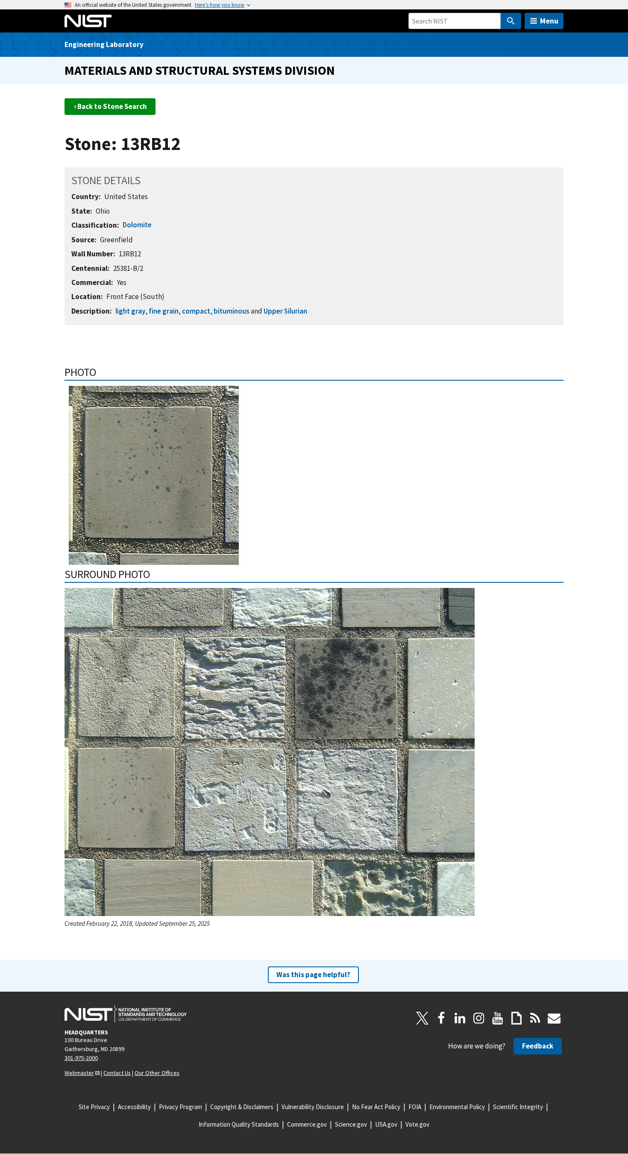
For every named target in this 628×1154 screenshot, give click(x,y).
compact (196, 311)
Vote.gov (417, 1124)
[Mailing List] (554, 1018)
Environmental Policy (457, 1107)
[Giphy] (516, 1018)
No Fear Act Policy (376, 1107)
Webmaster (79, 1073)
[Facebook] (441, 1018)
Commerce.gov (307, 1124)
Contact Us (117, 1073)
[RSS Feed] (535, 1018)
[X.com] (422, 1018)
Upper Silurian (285, 311)
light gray (130, 311)
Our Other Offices (157, 1073)
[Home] (88, 21)
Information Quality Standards (239, 1124)
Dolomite (137, 224)
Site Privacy (94, 1107)
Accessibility (134, 1107)
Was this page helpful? (313, 974)
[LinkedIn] (460, 1018)
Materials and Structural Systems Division (200, 70)
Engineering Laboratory (104, 44)
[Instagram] (479, 1018)
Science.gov (351, 1124)
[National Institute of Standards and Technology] (126, 1013)
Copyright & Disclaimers (241, 1107)
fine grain (164, 311)
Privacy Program (180, 1107)
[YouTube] (497, 1018)
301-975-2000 (81, 1058)
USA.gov (386, 1124)
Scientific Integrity (518, 1107)
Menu (549, 21)
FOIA (414, 1107)
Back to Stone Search (112, 106)
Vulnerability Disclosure (313, 1107)
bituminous (231, 311)
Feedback (537, 1046)
